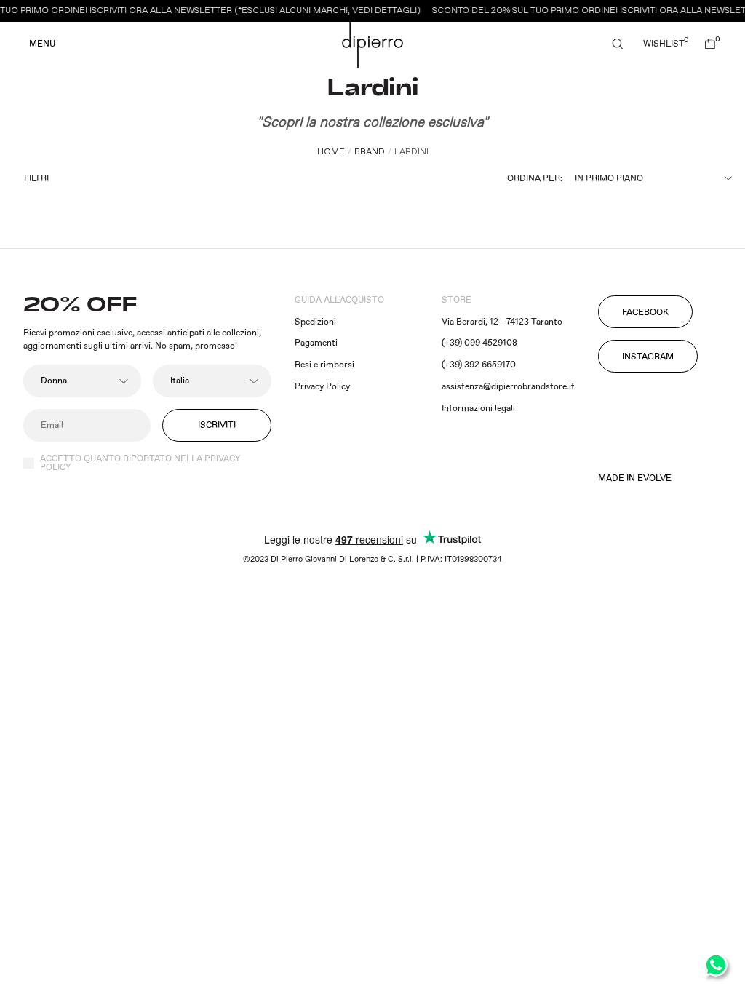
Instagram (648, 356)
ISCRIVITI (217, 425)
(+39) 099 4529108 (479, 343)
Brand (369, 152)
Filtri (36, 178)
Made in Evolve (635, 479)
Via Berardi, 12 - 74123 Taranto (502, 322)
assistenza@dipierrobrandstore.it (508, 386)
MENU (42, 44)
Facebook (645, 312)
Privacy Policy (322, 386)
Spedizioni (315, 322)
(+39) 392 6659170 (479, 364)
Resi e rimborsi (324, 364)
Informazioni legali (478, 408)
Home (331, 152)
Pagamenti (316, 343)
